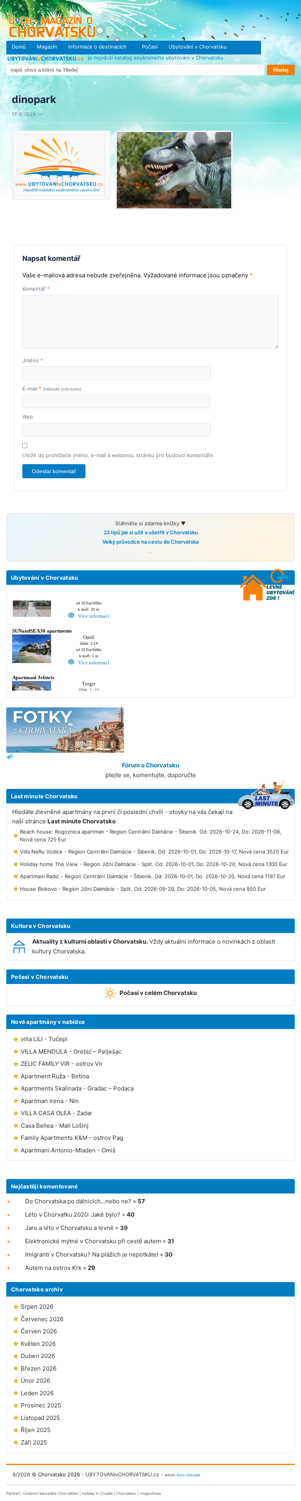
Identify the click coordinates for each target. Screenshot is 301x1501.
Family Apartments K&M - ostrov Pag (72, 1137)
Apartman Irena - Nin (50, 1101)
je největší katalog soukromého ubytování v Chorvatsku (154, 57)
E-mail (51, 388)
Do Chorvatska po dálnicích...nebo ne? (78, 1201)
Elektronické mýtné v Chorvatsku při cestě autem (93, 1241)
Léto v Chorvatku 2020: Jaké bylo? (72, 1214)
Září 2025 (34, 1442)
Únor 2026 (35, 1380)
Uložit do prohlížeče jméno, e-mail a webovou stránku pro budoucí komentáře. (118, 455)
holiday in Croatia (97, 1493)
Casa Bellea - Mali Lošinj (55, 1125)
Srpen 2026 (37, 1306)
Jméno (32, 360)
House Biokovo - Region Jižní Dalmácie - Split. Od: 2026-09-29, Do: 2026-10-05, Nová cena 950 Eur (143, 889)
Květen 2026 (38, 1343)
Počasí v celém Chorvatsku (158, 992)
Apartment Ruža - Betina (55, 1076)
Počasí (150, 46)
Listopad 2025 (40, 1417)
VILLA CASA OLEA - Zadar (56, 1113)
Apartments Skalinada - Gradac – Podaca (77, 1088)
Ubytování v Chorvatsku (198, 46)
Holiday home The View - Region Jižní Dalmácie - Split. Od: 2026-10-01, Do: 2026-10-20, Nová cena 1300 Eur (153, 864)
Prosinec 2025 (41, 1405)
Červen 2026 (39, 1331)
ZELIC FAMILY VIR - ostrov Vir (62, 1063)
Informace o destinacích (97, 46)
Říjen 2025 (36, 1430)
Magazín (47, 46)
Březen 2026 (38, 1368)
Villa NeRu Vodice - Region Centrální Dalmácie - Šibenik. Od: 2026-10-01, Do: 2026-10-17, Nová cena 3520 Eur (154, 851)
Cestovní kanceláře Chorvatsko (50, 1493)
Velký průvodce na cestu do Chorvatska (150, 542)
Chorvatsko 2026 (59, 1474)
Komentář (36, 289)
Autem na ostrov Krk (53, 1267)
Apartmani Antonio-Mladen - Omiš (68, 1150)
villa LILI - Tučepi (44, 1039)
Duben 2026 (38, 1356)
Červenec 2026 (42, 1319)
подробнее (150, 1493)
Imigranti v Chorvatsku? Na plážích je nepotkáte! (91, 1254)
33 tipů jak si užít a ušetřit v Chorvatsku (150, 532)
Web (27, 417)
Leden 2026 (37, 1393)
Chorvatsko (126, 1493)
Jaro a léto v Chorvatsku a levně (69, 1228)
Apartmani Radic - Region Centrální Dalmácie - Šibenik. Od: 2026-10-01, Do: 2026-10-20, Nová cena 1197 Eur (152, 876)
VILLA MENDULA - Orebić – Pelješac (71, 1051)
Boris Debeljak (188, 1475)
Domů (19, 46)
